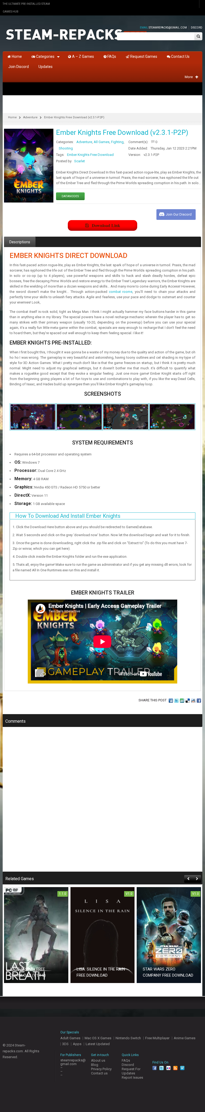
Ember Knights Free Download (90, 155)
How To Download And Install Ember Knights (67, 516)
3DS (65, 1043)
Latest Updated (98, 1043)
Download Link (106, 225)
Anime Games (184, 1038)
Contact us (99, 1073)
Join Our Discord (179, 214)
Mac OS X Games (98, 1038)
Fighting (117, 142)
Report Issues (132, 1077)
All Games (101, 142)
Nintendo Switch (128, 1038)
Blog (94, 1065)
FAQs (126, 1060)
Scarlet (79, 161)
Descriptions (19, 242)
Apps (77, 1043)
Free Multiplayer (157, 1038)
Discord (196, 27)
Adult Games (70, 1038)
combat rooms (121, 292)
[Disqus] (102, 803)
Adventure (30, 117)
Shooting (66, 148)
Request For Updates (131, 1071)
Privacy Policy (101, 1069)
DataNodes (70, 196)
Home (12, 117)
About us (98, 1060)
